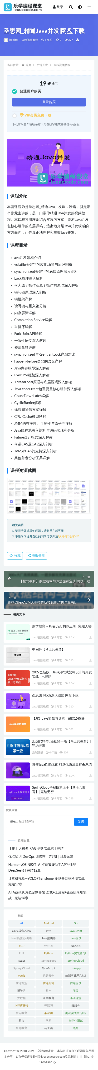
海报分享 (38, 555)
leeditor (14, 40)
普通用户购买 (30, 91)
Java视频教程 (30, 40)
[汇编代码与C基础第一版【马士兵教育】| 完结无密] (18, 747)
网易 (48, 1020)
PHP (21, 953)
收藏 (17, 555)
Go (76, 923)
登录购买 (49, 102)
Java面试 (75, 938)
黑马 (75, 1028)
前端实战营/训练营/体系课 (75, 976)
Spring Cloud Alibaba (21, 969)
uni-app (76, 968)
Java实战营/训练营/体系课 (21, 939)
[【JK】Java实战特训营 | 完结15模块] (18, 724)
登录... (14, 821)
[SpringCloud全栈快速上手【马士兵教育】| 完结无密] (18, 794)
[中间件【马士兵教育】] (18, 655)
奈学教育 (48, 998)
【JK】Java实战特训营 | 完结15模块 (58, 718)
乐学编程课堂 (45, 1051)
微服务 (75, 1005)
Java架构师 (49, 938)
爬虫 (21, 1020)
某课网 (48, 1013)
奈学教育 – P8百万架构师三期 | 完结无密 (61, 626)
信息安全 (48, 975)
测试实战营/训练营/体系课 (75, 1014)
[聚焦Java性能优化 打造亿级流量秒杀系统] (18, 770)
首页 (28, 65)
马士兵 (48, 1028)
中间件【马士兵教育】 (48, 649)
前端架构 (48, 983)
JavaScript (75, 930)
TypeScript (48, 968)
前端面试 (75, 983)
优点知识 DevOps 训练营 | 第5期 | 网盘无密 (40, 856)
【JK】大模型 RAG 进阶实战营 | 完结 (36, 848)
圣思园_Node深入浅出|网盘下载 (55, 695)
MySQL (48, 945)
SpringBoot (48, 960)
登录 (60, 7)
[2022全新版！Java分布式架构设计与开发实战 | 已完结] (18, 678)
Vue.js (21, 975)
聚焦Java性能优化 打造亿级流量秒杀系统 (62, 764)
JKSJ (21, 945)
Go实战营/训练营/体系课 (21, 931)
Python (48, 953)
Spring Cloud (76, 960)
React (21, 960)
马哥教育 (21, 1028)
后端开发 (42, 65)
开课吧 (48, 1005)
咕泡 (48, 990)
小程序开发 (21, 1005)
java (48, 930)
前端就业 (21, 983)
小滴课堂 (75, 998)
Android (49, 923)
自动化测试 (76, 1020)
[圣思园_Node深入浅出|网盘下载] (18, 701)
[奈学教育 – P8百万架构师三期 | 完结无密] (18, 632)
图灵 (75, 990)
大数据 (21, 998)
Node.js (75, 945)
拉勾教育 (21, 1013)
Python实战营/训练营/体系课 (76, 954)
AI (21, 923)
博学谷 (21, 990)
